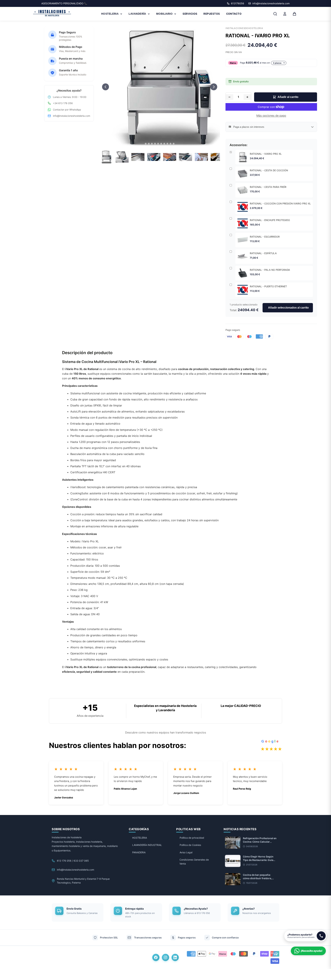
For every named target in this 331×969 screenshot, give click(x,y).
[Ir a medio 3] (152, 144)
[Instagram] (165, 957)
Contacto (234, 13)
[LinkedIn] (175, 957)
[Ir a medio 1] (146, 144)
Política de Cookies (190, 844)
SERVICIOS (190, 13)
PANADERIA (139, 852)
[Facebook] (155, 957)
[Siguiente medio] (213, 86)
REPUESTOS (211, 13)
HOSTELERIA (110, 13)
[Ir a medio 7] (164, 144)
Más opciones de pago (271, 115)
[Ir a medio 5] (158, 144)
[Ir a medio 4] (155, 144)
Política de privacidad (192, 837)
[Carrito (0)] (294, 13)
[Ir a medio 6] (161, 144)
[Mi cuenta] (284, 13)
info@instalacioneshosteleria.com (71, 115)
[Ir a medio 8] (167, 144)
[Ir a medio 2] (149, 144)
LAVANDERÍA (137, 13)
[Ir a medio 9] (170, 144)
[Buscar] (275, 13)
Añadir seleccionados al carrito (288, 307)
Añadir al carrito (288, 96)
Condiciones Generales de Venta (194, 861)
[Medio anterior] (105, 86)
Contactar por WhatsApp (67, 109)
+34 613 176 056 (63, 103)
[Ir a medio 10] (173, 144)
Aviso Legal (186, 852)
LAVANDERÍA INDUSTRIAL (147, 844)
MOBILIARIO (164, 13)
